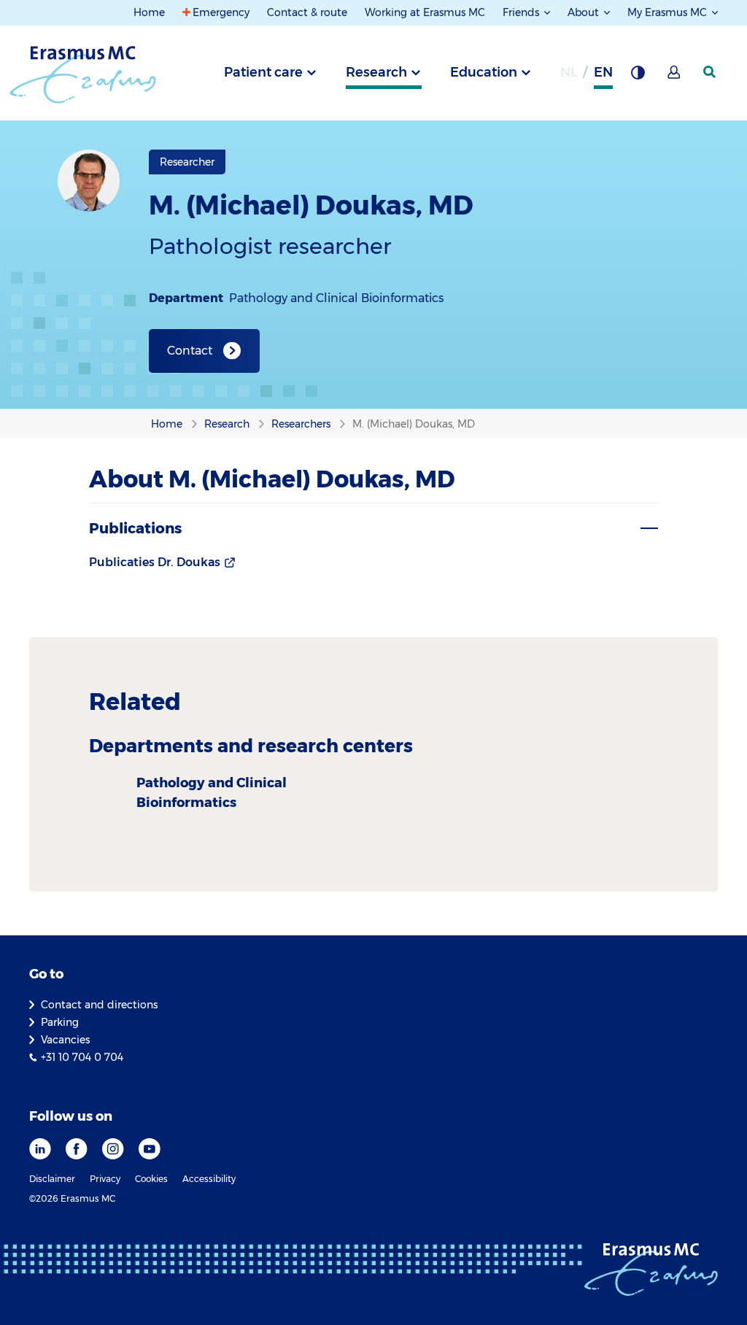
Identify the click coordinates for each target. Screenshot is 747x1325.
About (585, 12)
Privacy (105, 1178)
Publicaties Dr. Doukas (154, 562)
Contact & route (307, 12)
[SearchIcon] (710, 72)
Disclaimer (52, 1178)
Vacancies (65, 1039)
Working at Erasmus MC (425, 12)
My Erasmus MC (668, 12)
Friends (522, 12)
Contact (189, 351)
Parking (60, 1022)
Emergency (221, 12)
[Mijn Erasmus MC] (674, 76)
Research (376, 72)
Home (149, 12)
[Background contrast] (637, 76)
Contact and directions (99, 1004)
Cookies (151, 1178)
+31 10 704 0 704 (82, 1057)
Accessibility (209, 1178)
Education (483, 72)
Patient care (263, 72)
